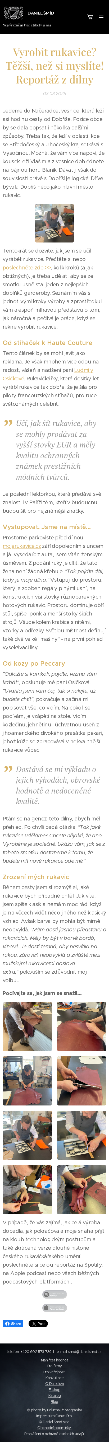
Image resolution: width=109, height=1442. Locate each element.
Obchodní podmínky (54, 1427)
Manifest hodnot (54, 1360)
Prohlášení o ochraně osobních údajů (54, 1433)
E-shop (54, 1389)
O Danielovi (54, 1383)
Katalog (54, 1395)
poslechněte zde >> (27, 267)
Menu (101, 17)
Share (16, 1324)
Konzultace (55, 1377)
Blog (54, 1401)
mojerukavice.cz (22, 546)
